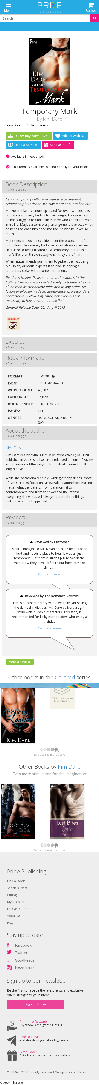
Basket (91, 10)
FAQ (10, 922)
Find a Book (16, 881)
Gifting (12, 895)
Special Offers (17, 888)
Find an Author (18, 909)
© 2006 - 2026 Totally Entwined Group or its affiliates (46, 1072)
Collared (65, 677)
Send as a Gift (60, 144)
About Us (14, 915)
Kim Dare (52, 119)
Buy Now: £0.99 (32, 135)
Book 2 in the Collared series (27, 125)
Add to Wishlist (73, 135)
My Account (16, 902)
